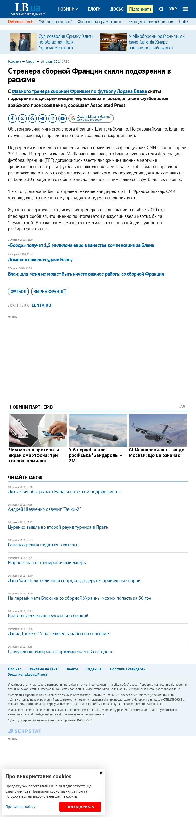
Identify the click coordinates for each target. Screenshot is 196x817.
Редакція (94, 668)
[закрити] (101, 773)
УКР (173, 8)
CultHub (187, 21)
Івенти (72, 668)
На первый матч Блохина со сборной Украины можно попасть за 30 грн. (80, 598)
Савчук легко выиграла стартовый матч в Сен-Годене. (61, 651)
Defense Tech (20, 21)
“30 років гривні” (55, 21)
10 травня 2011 (50, 62)
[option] (53, 42)
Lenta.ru (41, 305)
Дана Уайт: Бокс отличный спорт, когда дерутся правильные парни (74, 580)
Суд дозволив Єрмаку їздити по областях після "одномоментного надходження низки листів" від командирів (66, 47)
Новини (66, 9)
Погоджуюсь (80, 807)
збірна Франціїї (50, 291)
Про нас (14, 668)
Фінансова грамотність (99, 21)
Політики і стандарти (128, 668)
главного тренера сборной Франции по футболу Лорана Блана (79, 91)
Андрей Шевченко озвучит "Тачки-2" (44, 509)
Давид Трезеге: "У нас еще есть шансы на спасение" (59, 633)
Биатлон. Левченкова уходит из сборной (48, 616)
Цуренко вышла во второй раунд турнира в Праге (58, 527)
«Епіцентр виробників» (150, 21)
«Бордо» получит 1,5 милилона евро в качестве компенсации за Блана (81, 245)
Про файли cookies (20, 806)
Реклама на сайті (44, 668)
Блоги (94, 9)
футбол (18, 291)
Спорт (31, 61)
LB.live (102, 27)
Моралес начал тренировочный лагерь (47, 562)
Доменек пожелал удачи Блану (40, 259)
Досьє (116, 9)
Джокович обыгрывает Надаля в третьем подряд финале (65, 492)
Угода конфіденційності (28, 674)
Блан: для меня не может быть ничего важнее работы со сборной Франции (86, 274)
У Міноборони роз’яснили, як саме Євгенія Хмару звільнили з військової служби (157, 44)
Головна (14, 61)
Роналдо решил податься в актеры (42, 545)
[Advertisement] (98, 353)
